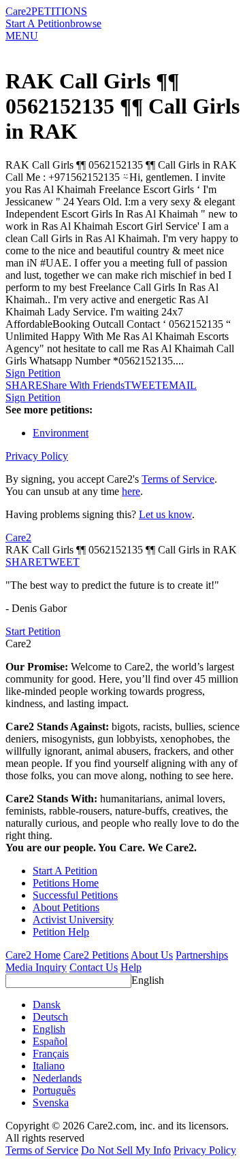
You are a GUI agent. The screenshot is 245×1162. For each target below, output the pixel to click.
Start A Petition (37, 23)
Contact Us (93, 967)
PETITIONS (59, 11)
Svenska (51, 1102)
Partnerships (202, 955)
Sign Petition (33, 373)
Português (54, 1090)
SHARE (23, 562)
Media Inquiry (36, 967)
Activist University (73, 919)
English (147, 980)
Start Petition (33, 631)
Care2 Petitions (96, 955)
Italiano (49, 1066)
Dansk (47, 1004)
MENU (21, 35)
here (131, 491)
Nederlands (57, 1078)
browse (85, 23)
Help (131, 967)
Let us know (165, 514)
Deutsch (50, 1017)
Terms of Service (178, 479)
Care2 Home (33, 955)
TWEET (143, 385)
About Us (152, 955)
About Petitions (66, 907)
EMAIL (179, 385)
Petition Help (61, 932)
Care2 (18, 11)
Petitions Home (66, 883)
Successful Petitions (75, 895)
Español (50, 1041)
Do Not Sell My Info (126, 1150)
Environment (60, 433)
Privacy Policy (36, 456)
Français (51, 1053)
